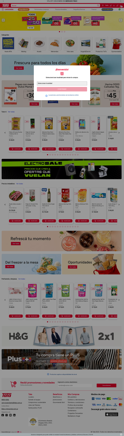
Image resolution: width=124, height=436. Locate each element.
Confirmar (62, 89)
